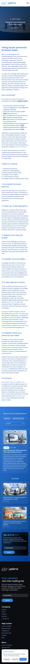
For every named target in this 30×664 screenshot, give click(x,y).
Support (4, 635)
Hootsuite (13, 302)
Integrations (5, 631)
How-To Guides (6, 626)
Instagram (5, 369)
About (4, 612)
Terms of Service (7, 645)
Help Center (7, 623)
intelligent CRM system (11, 382)
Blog (3, 637)
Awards (4, 609)
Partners (4, 616)
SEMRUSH (23, 311)
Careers (4, 614)
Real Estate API (6, 633)
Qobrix (22, 382)
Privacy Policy (6, 647)
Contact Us (5, 618)
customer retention (20, 147)
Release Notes (6, 628)
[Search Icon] (15, 423)
